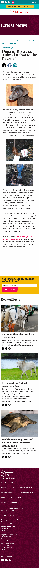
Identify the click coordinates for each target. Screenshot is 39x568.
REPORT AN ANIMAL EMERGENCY (20, 7)
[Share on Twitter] (4, 65)
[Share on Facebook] (9, 65)
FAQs (12, 497)
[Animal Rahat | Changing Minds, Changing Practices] (19, 12)
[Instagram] (9, 2)
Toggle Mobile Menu (3, 12)
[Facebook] (6, 2)
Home (4, 41)
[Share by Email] (15, 65)
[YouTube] (2, 2)
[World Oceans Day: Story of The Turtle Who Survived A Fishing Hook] (19, 423)
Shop (19, 497)
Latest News (11, 41)
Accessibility (26, 492)
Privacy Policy (24, 487)
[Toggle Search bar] (13, 2)
